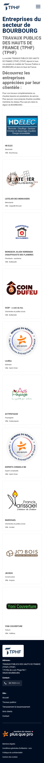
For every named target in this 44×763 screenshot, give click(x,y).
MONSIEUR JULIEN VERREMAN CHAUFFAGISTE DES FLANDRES (19, 253)
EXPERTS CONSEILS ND (15, 467)
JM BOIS (9, 573)
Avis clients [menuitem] (7, 711)
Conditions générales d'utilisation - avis (17, 748)
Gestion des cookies (9, 757)
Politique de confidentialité (12, 753)
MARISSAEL (10, 520)
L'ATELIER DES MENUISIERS (17, 199)
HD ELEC (9, 146)
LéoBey (8, 361)
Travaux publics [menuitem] (9, 702)
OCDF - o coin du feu (14, 308)
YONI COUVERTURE (13, 626)
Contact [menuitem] (5, 716)
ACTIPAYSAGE (11, 414)
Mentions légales (8, 744)
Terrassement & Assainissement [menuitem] (16, 707)
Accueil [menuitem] (5, 697)
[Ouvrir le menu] (38, 6)
